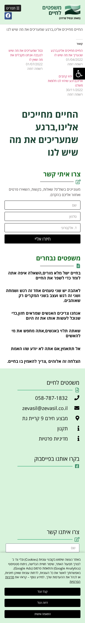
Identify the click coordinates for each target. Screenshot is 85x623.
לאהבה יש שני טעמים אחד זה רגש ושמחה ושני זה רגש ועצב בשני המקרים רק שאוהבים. (43, 295)
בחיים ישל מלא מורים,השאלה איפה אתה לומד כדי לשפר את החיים (44, 275)
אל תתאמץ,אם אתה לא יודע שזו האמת (45, 348)
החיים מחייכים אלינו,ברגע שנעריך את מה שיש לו (67, 52)
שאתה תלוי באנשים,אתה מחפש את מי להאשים (46, 333)
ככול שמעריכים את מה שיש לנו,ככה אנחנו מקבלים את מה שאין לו (26, 55)
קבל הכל (42, 592)
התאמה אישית (42, 614)
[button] (79, 74)
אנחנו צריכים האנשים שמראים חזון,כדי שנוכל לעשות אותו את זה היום (46, 315)
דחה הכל (42, 603)
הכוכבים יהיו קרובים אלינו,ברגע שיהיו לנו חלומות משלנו (65, 80)
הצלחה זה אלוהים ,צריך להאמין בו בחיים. (43, 361)
